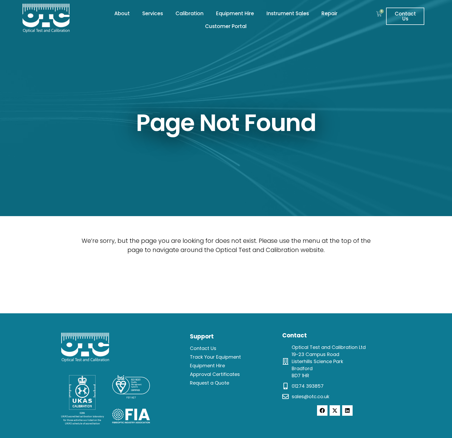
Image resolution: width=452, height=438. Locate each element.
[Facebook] (322, 410)
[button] (122, 13)
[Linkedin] (347, 410)
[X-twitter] (335, 410)
